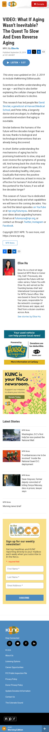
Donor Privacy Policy (14, 685)
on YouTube (39, 207)
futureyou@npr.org (25, 218)
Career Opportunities (14, 667)
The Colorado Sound (14, 703)
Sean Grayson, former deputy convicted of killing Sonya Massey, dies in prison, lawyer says (32, 485)
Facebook (8, 225)
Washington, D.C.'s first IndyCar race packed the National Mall (33, 437)
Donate (40, 4)
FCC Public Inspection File (16, 673)
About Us (9, 656)
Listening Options (12, 661)
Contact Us (10, 697)
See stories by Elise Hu (29, 316)
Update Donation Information (17, 691)
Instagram (37, 222)
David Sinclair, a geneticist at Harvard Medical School (24, 106)
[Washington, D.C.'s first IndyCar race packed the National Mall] (11, 435)
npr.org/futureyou (17, 210)
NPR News (10, 243)
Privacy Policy (11, 679)
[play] (4, 728)
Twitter (27, 222)
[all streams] (45, 728)
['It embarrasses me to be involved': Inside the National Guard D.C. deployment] (11, 456)
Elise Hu (15, 48)
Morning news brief (12, 506)
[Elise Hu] (9, 267)
